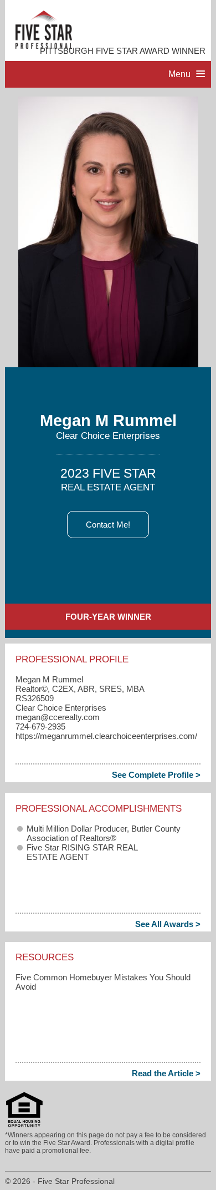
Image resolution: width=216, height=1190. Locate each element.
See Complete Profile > (156, 774)
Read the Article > (166, 1073)
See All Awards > (167, 924)
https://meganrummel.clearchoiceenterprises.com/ (106, 736)
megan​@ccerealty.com (58, 717)
